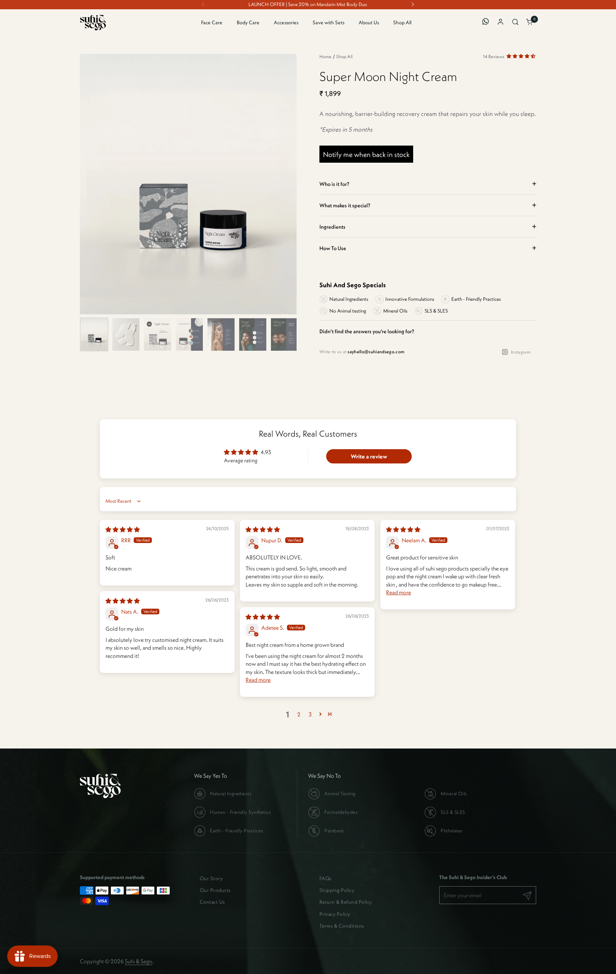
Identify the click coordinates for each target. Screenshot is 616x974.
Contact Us (212, 902)
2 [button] (299, 714)
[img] (123, 529)
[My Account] (501, 22)
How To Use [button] (332, 248)
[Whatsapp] (486, 22)
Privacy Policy (334, 914)
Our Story (211, 878)
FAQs (325, 878)
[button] (516, 22)
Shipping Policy (336, 890)
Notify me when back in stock (366, 154)
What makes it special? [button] (344, 205)
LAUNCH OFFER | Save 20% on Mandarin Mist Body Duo (307, 4)
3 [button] (310, 714)
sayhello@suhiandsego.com (376, 351)
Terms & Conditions (341, 926)
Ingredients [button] (332, 226)
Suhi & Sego (138, 961)
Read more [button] (398, 592)
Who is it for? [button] (334, 184)
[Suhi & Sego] (93, 23)
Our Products (215, 890)
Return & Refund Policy (345, 902)
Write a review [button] (369, 456)
